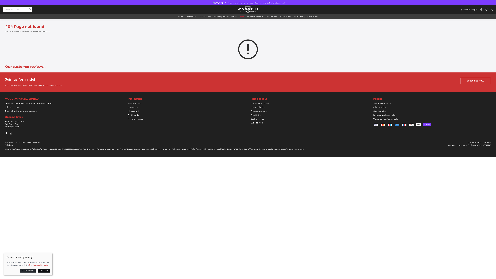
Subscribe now (475, 81)
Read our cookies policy (39, 265)
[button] (486, 10)
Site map (36, 142)
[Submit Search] (29, 9)
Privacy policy (379, 107)
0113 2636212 (14, 107)
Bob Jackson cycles (260, 103)
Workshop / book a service (225, 17)
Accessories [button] (205, 17)
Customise (44, 271)
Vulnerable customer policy (386, 119)
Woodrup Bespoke (255, 17)
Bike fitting (256, 115)
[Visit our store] (481, 10)
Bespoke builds (258, 107)
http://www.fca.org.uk (295, 149)
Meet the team (135, 103)
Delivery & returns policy (384, 115)
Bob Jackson (271, 17)
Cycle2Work (312, 17)
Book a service (257, 119)
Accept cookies (28, 271)
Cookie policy (379, 111)
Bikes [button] (180, 17)
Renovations (285, 17)
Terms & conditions (382, 103)
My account (133, 111)
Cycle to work (257, 123)
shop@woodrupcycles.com (24, 111)
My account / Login (468, 10)
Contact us (133, 107)
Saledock (9, 145)
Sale (242, 17)
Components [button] (191, 17)
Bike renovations (258, 111)
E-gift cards (133, 115)
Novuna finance (135, 119)
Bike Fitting (299, 17)
